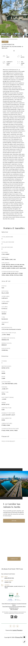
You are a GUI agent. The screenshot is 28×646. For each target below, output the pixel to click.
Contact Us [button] (14, 558)
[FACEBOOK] (10, 626)
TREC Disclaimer (14, 609)
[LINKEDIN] (17, 626)
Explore (14, 520)
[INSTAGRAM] (14, 626)
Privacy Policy (19, 637)
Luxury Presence (17, 630)
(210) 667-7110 (8, 582)
